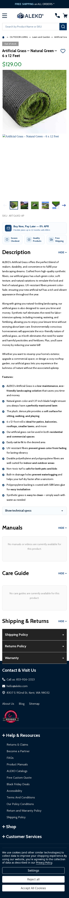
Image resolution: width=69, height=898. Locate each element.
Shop (11, 826)
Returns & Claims (17, 744)
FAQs (10, 758)
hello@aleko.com (17, 686)
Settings (33, 870)
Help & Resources (23, 735)
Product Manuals (17, 764)
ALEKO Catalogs (17, 771)
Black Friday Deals (18, 784)
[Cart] (65, 15)
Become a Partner (18, 751)
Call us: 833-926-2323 (21, 679)
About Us (8, 703)
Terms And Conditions (21, 797)
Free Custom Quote (19, 777)
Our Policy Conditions (20, 804)
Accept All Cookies (33, 888)
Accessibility (14, 791)
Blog (21, 703)
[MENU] (4, 15)
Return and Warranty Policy (24, 810)
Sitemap (34, 703)
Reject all (33, 879)
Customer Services (24, 836)
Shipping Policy (16, 817)
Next (64, 205)
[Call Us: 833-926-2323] (57, 15)
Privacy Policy (44, 862)
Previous (5, 205)
